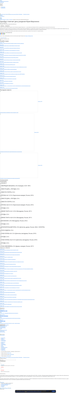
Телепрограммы (3, 340)
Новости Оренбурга (3, 19)
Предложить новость (26, 14)
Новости (7, 19)
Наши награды (3, 348)
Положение (3, 385)
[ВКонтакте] (0, 33)
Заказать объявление (19, 14)
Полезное (2, 386)
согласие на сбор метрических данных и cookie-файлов (34, 391)
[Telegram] (2, 33)
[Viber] (3, 33)
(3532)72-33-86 (12, 354)
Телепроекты (3, 339)
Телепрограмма (3, 344)
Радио (2, 345)
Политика (10, 19)
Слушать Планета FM (6, 14)
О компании (3, 349)
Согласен (53, 391)
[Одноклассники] (1, 33)
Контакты (2, 346)
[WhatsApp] (4, 33)
